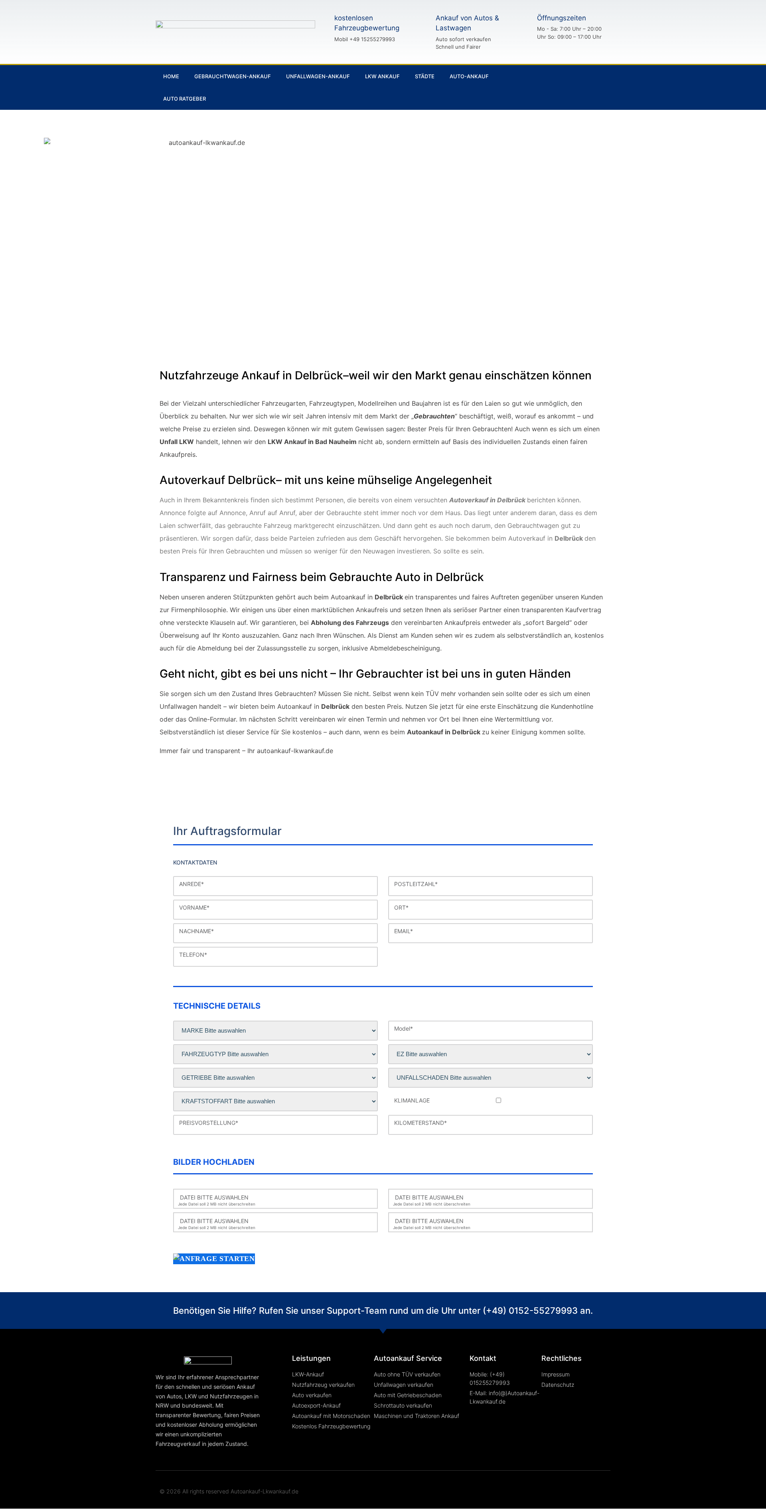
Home (171, 76)
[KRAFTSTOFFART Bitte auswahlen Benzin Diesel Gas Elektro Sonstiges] (275, 1101)
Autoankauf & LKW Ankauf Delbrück (577, 167)
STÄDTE (424, 76)
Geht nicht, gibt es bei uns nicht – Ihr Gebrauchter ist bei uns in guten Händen (365, 673)
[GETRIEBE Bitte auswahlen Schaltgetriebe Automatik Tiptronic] (275, 1078)
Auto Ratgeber (184, 98)
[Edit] (593, 87)
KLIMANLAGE (412, 1100)
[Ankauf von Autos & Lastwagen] (422, 32)
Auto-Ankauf (469, 76)
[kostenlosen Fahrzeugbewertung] (320, 28)
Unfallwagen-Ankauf (318, 76)
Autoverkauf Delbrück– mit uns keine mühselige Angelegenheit (326, 480)
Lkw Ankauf (382, 76)
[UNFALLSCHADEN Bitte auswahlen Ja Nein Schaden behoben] (490, 1078)
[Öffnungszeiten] (523, 27)
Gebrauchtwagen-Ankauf (232, 76)
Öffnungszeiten (561, 18)
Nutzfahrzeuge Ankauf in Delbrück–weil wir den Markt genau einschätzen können (376, 375)
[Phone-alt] (566, 87)
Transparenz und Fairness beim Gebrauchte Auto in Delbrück (322, 577)
